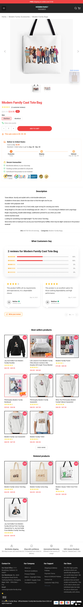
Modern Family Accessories (19, 17)
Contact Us (48, 579)
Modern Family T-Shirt (37, 437)
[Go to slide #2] (47, 88)
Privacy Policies (30, 574)
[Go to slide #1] (36, 88)
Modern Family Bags (40, 17)
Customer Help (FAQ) (52, 582)
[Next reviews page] (77, 315)
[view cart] (79, 8)
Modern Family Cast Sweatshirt (14, 437)
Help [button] (79, 604)
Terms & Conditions (31, 571)
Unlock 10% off (4, 597)
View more (41, 447)
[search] (75, 8)
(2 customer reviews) (18, 107)
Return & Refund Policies (53, 576)
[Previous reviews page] (66, 315)
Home (4, 17)
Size (3, 115)
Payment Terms (50, 573)
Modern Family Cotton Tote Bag (15, 487)
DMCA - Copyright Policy (33, 577)
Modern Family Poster (63, 361)
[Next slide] (78, 51)
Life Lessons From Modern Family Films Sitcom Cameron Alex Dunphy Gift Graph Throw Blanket (41, 363)
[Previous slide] (5, 51)
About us (28, 568)
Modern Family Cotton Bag (39, 487)
